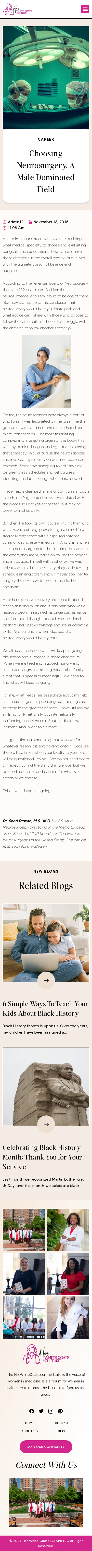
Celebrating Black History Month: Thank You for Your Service (42, 1157)
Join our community (46, 1447)
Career (46, 139)
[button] (85, 9)
